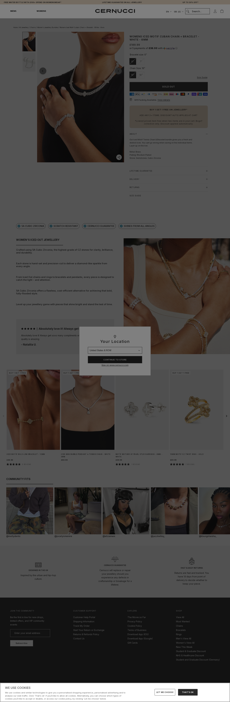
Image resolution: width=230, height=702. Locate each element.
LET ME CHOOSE (165, 692)
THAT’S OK (188, 692)
